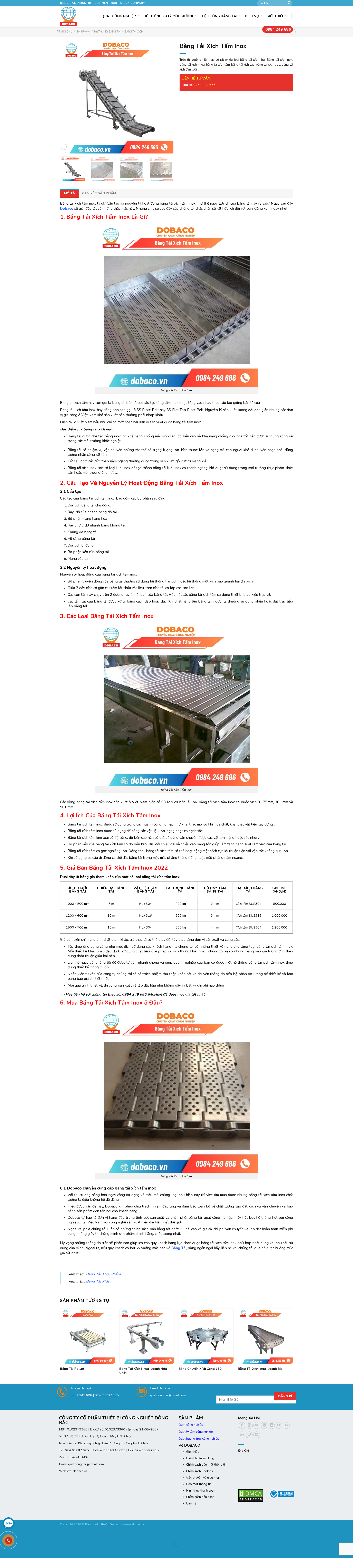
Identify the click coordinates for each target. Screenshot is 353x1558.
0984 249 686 (278, 29)
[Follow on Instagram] (249, 1425)
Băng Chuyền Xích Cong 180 (200, 1369)
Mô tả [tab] (69, 193)
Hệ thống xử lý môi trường (169, 16)
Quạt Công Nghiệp (119, 16)
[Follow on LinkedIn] (271, 1425)
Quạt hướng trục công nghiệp (199, 1438)
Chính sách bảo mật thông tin (206, 1464)
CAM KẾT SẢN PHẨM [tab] (99, 193)
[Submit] (289, 3)
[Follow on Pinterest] (264, 1425)
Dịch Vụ (252, 16)
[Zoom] (65, 148)
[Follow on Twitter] (256, 1425)
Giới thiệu (275, 16)
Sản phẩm (83, 32)
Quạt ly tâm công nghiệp (196, 1431)
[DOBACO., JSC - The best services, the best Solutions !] (69, 16)
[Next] (166, 96)
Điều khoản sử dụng (200, 1458)
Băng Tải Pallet (72, 1369)
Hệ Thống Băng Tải (219, 16)
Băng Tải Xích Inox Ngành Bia (260, 1369)
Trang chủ (64, 32)
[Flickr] (286, 1425)
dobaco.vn (80, 1471)
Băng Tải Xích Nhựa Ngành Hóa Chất (143, 1371)
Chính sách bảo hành (200, 1497)
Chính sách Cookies (199, 1471)
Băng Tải (178, 1248)
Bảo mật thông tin (198, 1484)
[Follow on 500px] (242, 1434)
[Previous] (67, 96)
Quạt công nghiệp (191, 1424)
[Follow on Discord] (256, 1434)
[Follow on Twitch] (249, 1434)
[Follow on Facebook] (242, 1425)
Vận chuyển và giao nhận (203, 1477)
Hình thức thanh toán (200, 1490)
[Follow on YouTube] (279, 1425)
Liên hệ (191, 1503)
